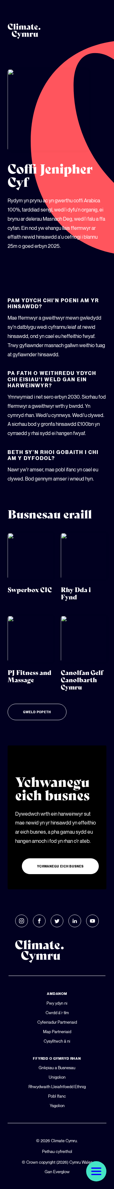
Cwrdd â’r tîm (57, 1012)
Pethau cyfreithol (57, 1151)
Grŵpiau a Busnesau (57, 1067)
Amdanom (57, 993)
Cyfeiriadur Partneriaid (57, 1022)
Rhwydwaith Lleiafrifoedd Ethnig (57, 1086)
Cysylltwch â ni (57, 1041)
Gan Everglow (57, 1171)
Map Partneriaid (57, 1031)
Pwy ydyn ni (57, 1003)
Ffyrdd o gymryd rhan (57, 1058)
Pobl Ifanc (57, 1096)
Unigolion (57, 1077)
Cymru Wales (80, 1162)
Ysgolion (57, 1105)
